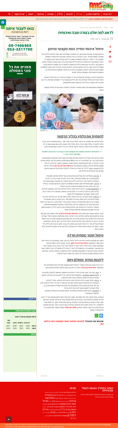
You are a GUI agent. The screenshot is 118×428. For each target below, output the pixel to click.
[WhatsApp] (2, 27)
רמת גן (72, 415)
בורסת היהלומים (49, 392)
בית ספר (61, 395)
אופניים (64, 392)
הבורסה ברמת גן (72, 398)
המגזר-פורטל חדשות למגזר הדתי (72, 424)
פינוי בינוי (62, 412)
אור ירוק (59, 392)
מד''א (67, 406)
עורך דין (51, 409)
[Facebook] (2, 22)
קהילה (57, 412)
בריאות (55, 395)
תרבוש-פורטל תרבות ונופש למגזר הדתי (92, 424)
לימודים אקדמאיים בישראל (29, 427)
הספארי (65, 398)
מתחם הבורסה (70, 409)
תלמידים (47, 416)
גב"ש (13, 424)
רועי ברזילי (47, 412)
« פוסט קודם (99, 376)
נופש (59, 410)
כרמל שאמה (65, 403)
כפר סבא (11, 427)
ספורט (55, 410)
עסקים (67, 412)
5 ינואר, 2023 (95, 39)
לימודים (45, 404)
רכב (43, 412)
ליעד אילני (72, 406)
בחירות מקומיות (71, 395)
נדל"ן (6, 427)
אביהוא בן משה (71, 392)
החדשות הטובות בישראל (34, 424)
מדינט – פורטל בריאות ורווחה (49, 424)
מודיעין (60, 424)
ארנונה (55, 392)
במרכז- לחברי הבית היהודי (47, 427)
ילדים (50, 401)
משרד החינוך (46, 407)
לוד (39, 427)
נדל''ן (62, 409)
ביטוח (65, 395)
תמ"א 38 (73, 418)
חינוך (53, 401)
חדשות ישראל (18, 427)
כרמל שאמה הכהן (54, 404)
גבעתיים (49, 394)
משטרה (61, 406)
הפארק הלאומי (59, 398)
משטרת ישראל (53, 407)
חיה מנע (64, 401)
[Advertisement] (71, 347)
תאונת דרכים (54, 415)
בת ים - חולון (19, 424)
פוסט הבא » (43, 376)
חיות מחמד (58, 401)
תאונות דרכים (62, 415)
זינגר (67, 401)
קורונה (53, 412)
